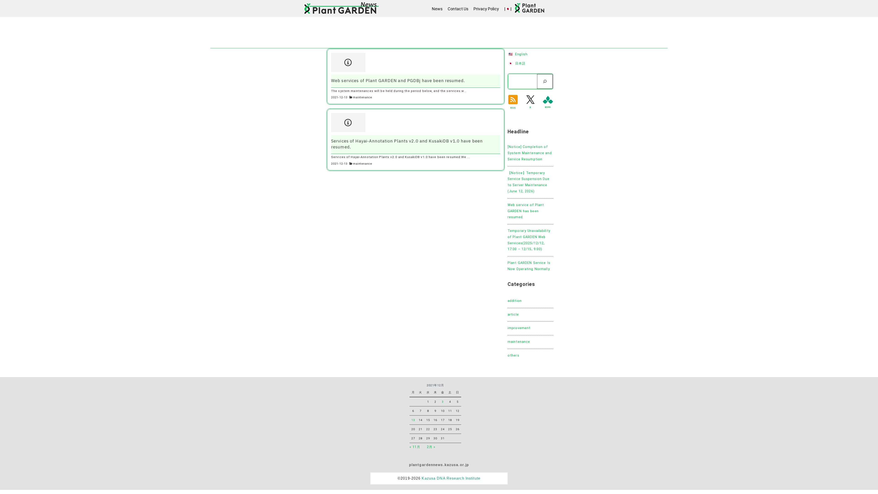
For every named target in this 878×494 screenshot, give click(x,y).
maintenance (362, 97)
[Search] (545, 81)
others (513, 355)
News (437, 8)
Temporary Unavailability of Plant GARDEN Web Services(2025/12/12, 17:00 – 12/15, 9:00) (529, 240)
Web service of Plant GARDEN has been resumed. (526, 211)
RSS (513, 108)
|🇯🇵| (507, 8)
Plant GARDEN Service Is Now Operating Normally (529, 266)
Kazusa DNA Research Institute (451, 478)
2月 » (431, 447)
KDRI (548, 107)
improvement (519, 328)
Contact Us (458, 8)
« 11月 (415, 447)
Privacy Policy (486, 8)
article (513, 315)
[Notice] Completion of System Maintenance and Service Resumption (530, 153)
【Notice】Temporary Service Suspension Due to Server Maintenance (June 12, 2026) (528, 182)
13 (413, 420)
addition (515, 301)
